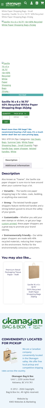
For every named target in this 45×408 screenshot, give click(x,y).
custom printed (9, 223)
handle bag (7, 148)
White (13, 151)
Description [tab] (11, 160)
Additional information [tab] (17, 165)
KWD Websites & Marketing (22, 401)
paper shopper (21, 148)
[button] (2, 4)
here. (36, 134)
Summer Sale (14, 142)
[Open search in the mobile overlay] (25, 3)
